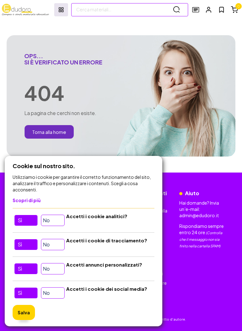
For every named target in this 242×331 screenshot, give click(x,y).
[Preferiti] (221, 9)
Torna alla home (49, 132)
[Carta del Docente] (195, 9)
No (46, 220)
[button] (208, 9)
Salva (24, 312)
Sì (20, 220)
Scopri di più (27, 200)
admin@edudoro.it (199, 215)
